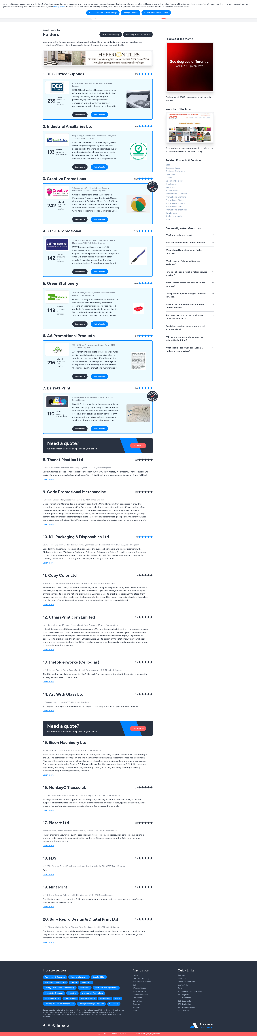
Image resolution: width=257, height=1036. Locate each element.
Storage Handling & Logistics (91, 1004)
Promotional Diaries (175, 200)
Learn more (80, 115)
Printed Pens (172, 190)
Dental (74, 982)
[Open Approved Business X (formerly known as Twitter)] (68, 1025)
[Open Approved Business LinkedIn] (58, 1025)
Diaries (169, 177)
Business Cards (173, 168)
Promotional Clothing (176, 197)
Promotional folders (175, 203)
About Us (182, 978)
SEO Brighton (184, 994)
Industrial (72, 993)
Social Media (138, 998)
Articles (136, 1007)
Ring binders (171, 213)
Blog (180, 988)
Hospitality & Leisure (54, 993)
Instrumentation (52, 998)
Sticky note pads (174, 216)
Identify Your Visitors (142, 982)
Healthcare (84, 988)
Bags (168, 164)
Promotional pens (174, 206)
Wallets (169, 219)
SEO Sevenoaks (184, 1001)
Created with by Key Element (148, 1034)
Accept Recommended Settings (103, 13)
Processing (105, 998)
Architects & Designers (55, 977)
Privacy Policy (59, 6)
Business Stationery (175, 171)
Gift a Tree (137, 1001)
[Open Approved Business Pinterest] (53, 1025)
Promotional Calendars (176, 193)
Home (135, 975)
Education (86, 982)
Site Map (181, 975)
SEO (135, 985)
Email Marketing (139, 991)
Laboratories (70, 998)
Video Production (140, 994)
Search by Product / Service (138, 34)
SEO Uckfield (183, 1010)
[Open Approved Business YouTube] (63, 1025)
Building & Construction (55, 982)
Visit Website (99, 115)
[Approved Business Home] (202, 1025)
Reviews (136, 1004)
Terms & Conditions (186, 982)
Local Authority (88, 998)
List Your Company (141, 978)
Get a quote (138, 445)
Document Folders (175, 181)
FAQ (135, 1010)
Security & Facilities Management (59, 1004)
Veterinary (113, 1004)
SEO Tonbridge (184, 1004)
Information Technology (92, 993)
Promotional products (176, 209)
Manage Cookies (130, 13)
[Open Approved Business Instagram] (49, 1025)
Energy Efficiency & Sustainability (59, 988)
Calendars (170, 174)
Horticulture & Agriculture (106, 988)
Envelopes (171, 184)
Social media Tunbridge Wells (190, 991)
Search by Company (110, 34)
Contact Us (183, 985)
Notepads (170, 187)
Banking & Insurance (79, 977)
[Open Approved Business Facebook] (44, 1025)
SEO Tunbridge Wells (187, 1007)
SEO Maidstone (184, 998)
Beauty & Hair (99, 977)
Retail (117, 998)
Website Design (139, 988)
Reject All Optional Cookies (156, 13)
